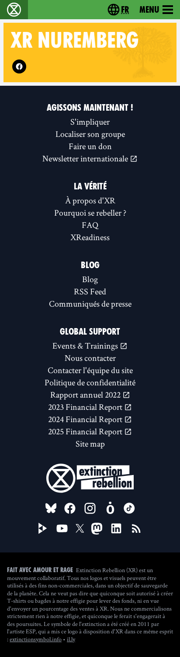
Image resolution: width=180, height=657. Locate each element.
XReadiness (90, 237)
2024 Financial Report (86, 419)
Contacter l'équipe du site (90, 370)
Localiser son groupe (90, 134)
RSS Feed (90, 291)
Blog (90, 279)
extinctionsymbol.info (36, 639)
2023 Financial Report (86, 406)
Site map (90, 443)
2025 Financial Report (86, 431)
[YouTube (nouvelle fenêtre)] (62, 528)
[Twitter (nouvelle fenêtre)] (80, 528)
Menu (149, 9)
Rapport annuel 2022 (86, 394)
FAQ (90, 225)
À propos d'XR (90, 200)
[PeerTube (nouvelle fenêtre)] (43, 528)
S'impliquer (90, 121)
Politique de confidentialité (90, 382)
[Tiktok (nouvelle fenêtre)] (129, 508)
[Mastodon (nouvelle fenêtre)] (96, 528)
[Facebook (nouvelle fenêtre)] (19, 66)
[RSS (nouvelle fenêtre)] (136, 528)
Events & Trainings (86, 345)
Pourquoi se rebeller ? (90, 212)
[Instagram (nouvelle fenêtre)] (90, 508)
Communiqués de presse (90, 303)
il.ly (71, 639)
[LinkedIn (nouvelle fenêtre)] (116, 528)
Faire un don (90, 146)
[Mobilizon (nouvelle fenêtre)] (110, 508)
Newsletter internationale (86, 158)
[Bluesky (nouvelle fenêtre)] (51, 508)
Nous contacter (90, 357)
